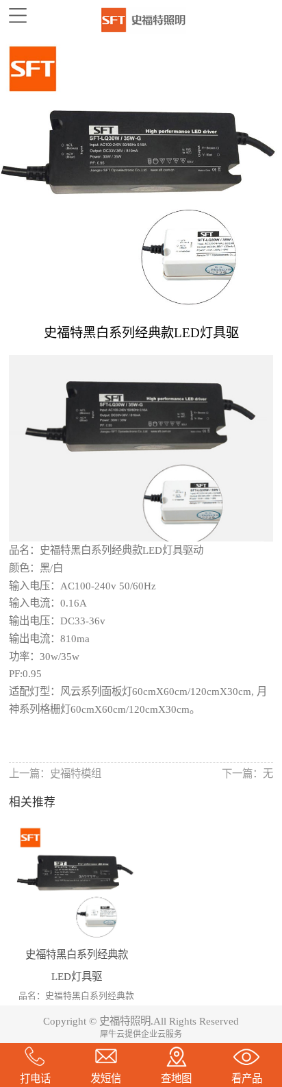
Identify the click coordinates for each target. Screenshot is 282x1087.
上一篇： (55, 773)
